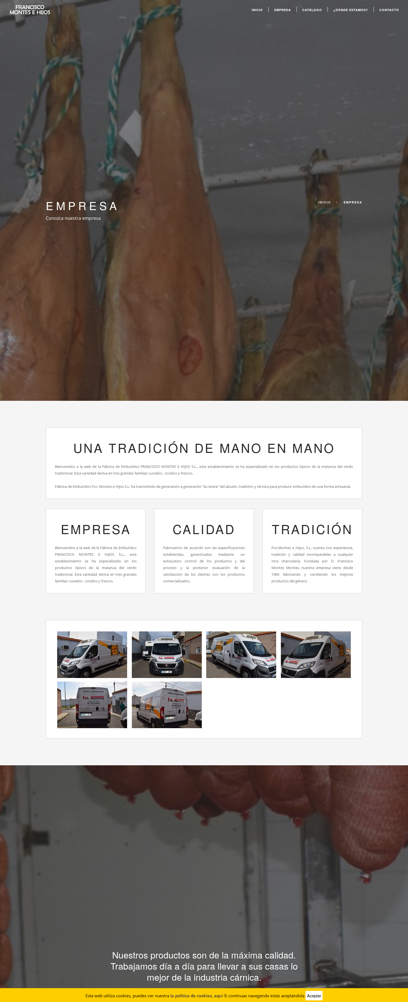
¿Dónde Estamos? (350, 10)
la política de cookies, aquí (196, 995)
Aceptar (314, 995)
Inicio (257, 10)
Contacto (389, 10)
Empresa (282, 10)
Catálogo (312, 10)
